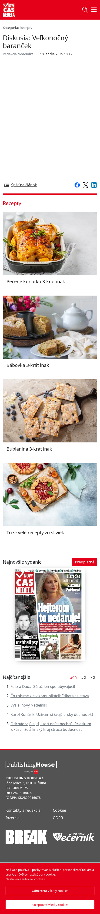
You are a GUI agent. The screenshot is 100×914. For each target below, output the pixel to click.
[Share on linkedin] (93, 184)
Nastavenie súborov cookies (25, 879)
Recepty (26, 27)
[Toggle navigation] (84, 9)
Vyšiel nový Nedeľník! (28, 705)
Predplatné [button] (84, 562)
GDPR (58, 817)
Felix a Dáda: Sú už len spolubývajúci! (42, 686)
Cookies (60, 810)
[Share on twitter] (84, 184)
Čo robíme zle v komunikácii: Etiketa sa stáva (49, 695)
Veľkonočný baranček (35, 41)
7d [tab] (92, 677)
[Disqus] (50, 118)
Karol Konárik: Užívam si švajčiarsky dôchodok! (51, 714)
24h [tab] (73, 677)
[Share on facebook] (76, 184)
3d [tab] (83, 677)
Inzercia (13, 817)
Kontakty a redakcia (23, 810)
